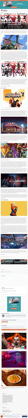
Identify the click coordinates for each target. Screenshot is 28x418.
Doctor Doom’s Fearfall (5, 52)
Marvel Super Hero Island (8, 51)
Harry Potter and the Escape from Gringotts (20, 58)
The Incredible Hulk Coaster (19, 31)
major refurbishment (4, 32)
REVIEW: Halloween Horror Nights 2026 (9, 350)
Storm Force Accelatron (15, 52)
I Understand (24, 416)
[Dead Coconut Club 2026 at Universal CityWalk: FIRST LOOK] (14, 367)
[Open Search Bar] (27, 13)
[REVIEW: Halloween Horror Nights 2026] (14, 348)
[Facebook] (2, 321)
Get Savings (14, 7)
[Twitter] (5, 321)
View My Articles (4, 292)
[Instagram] (4, 321)
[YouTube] (7, 321)
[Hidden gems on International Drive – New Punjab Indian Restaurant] (14, 385)
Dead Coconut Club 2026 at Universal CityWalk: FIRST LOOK (13, 368)
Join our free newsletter (14, 329)
